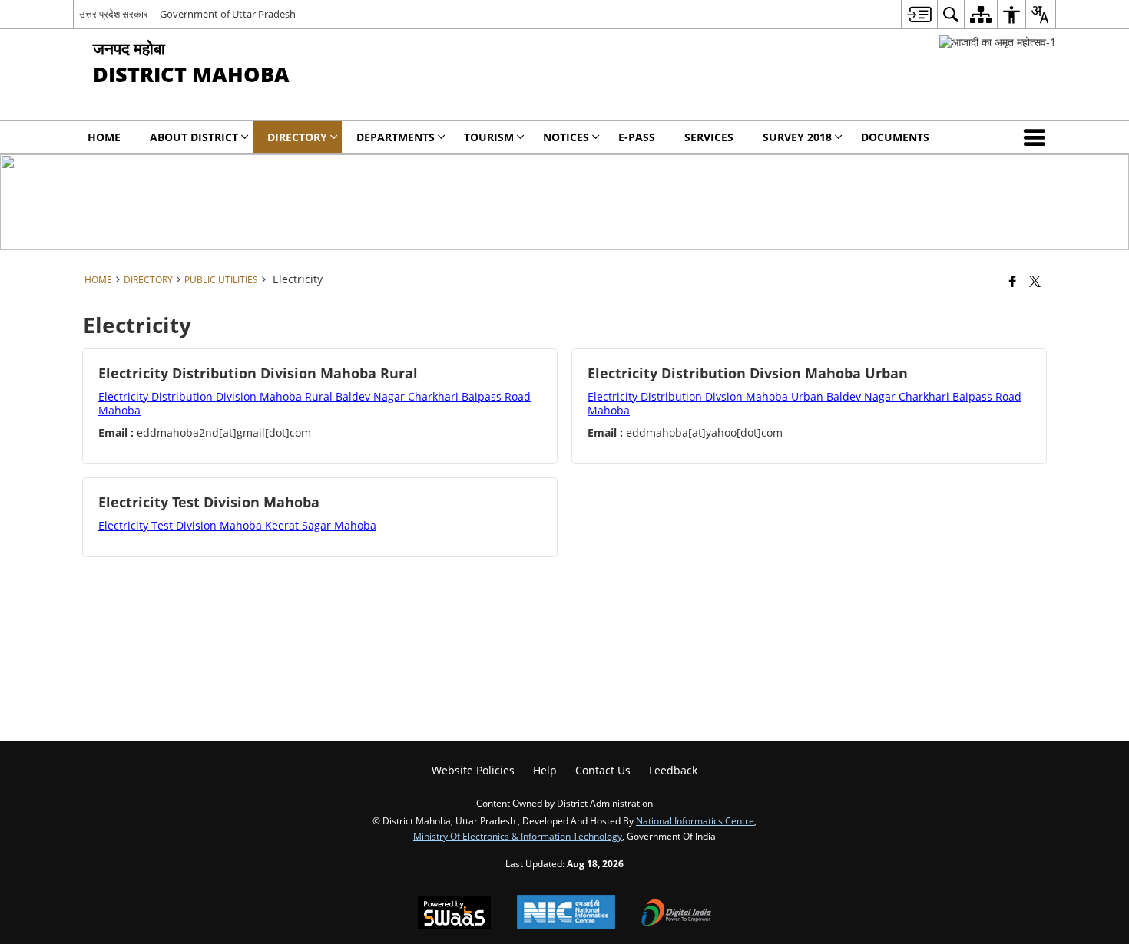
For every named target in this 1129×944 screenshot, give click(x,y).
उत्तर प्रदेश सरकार (113, 14)
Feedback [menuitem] (673, 770)
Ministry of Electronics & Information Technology (517, 836)
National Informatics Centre (695, 820)
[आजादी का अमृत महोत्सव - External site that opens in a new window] (997, 42)
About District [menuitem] (194, 137)
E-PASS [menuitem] (636, 137)
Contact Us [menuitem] (603, 770)
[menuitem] (919, 14)
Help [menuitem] (545, 770)
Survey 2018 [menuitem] (797, 137)
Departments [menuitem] (395, 137)
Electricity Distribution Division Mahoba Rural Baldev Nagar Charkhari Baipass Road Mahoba (314, 403)
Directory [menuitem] (297, 137)
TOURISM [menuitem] (489, 137)
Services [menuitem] (708, 137)
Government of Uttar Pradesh (228, 14)
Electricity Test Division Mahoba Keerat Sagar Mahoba (237, 525)
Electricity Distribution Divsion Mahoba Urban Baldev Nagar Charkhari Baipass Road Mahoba (804, 403)
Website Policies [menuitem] (473, 770)
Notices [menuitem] (566, 137)
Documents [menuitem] (895, 137)
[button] (1037, 137)
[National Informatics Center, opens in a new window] (566, 913)
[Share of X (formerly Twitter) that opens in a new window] (1035, 281)
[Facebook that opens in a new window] (1012, 281)
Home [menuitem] (104, 137)
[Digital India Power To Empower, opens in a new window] (676, 914)
